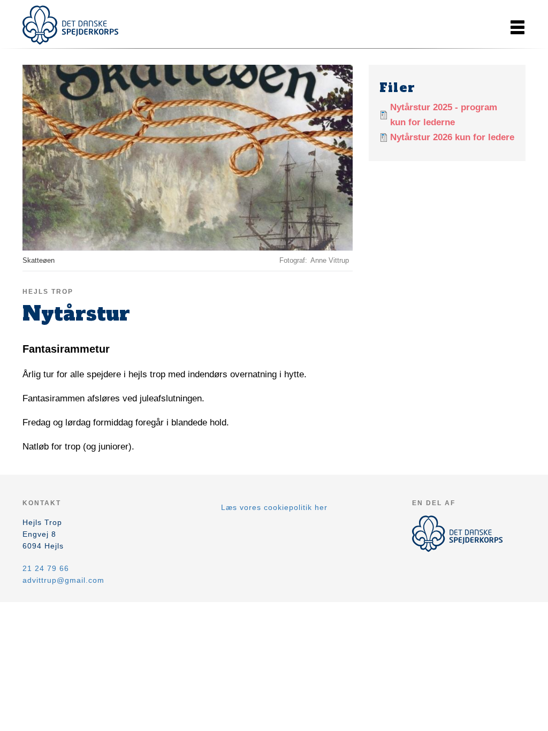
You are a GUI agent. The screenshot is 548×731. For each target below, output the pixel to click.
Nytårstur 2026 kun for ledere (452, 137)
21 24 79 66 (45, 568)
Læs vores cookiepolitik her (274, 507)
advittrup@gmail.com (63, 580)
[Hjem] (70, 25)
